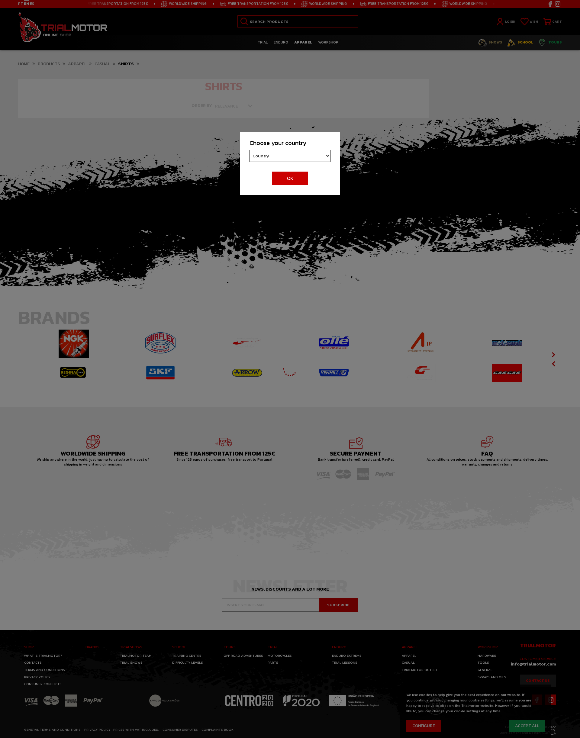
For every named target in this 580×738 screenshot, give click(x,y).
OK (290, 178)
